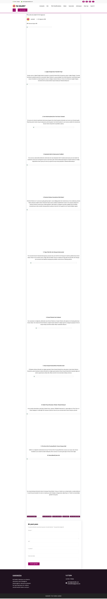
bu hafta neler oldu (57, 516)
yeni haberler (66, 516)
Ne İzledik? (20, 6)
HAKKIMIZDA (17, 575)
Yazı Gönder (23, 10)
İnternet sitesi (31, 556)
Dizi (47, 6)
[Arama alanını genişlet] (14, 10)
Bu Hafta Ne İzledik (47, 516)
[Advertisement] (53, 60)
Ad (29, 541)
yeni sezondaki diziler (74, 516)
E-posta (30, 548)
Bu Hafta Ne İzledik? (32, 516)
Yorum (30, 530)
